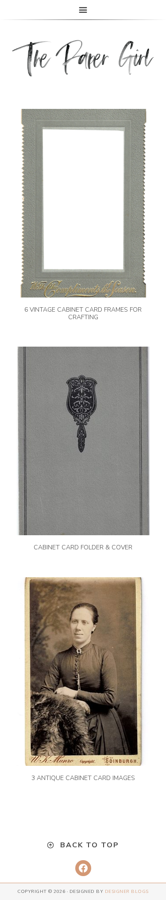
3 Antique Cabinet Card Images (83, 778)
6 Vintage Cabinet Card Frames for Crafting (83, 313)
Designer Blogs (127, 891)
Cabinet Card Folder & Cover (83, 547)
